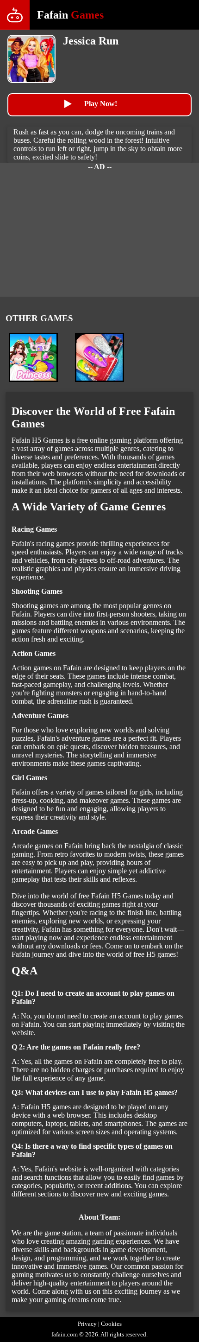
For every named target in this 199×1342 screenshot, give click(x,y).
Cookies (111, 1324)
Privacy (87, 1324)
